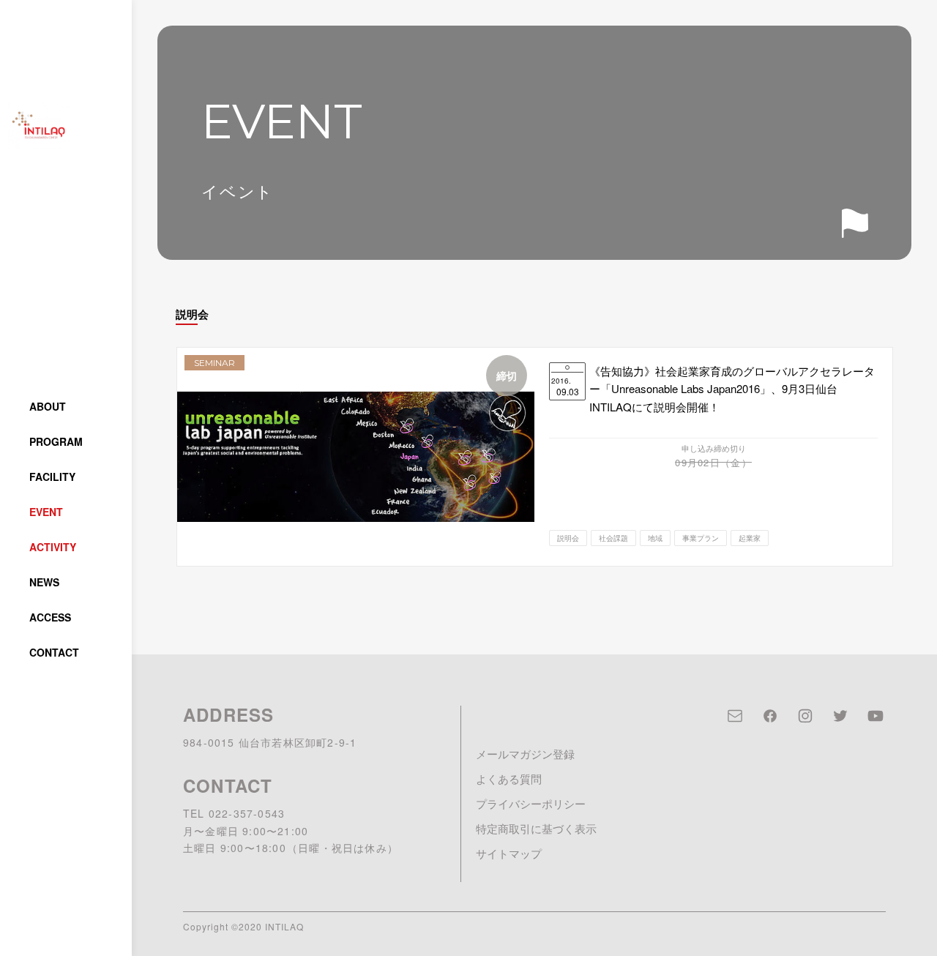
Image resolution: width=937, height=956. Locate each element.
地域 (655, 538)
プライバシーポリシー (531, 803)
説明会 (568, 538)
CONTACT (54, 652)
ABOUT (47, 406)
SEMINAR (214, 362)
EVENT (46, 511)
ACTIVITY (52, 546)
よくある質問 (509, 778)
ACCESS (50, 617)
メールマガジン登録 (525, 753)
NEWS (44, 582)
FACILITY (52, 476)
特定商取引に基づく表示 (536, 828)
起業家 (750, 538)
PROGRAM (56, 441)
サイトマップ (509, 853)
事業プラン (700, 538)
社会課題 (613, 538)
